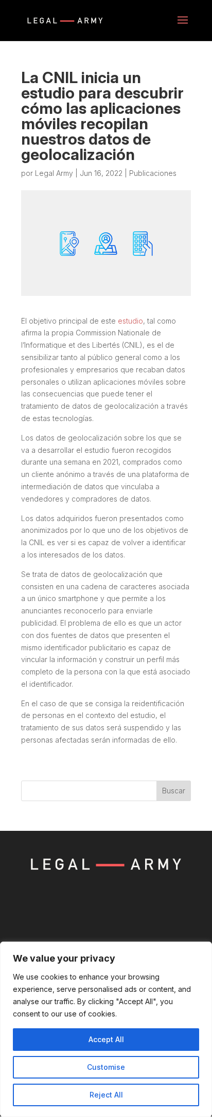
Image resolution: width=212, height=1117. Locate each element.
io (140, 320)
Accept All (106, 1039)
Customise (106, 1067)
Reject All (106, 1094)
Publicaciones (152, 173)
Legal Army (54, 173)
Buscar (173, 790)
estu (125, 320)
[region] (106, 1029)
